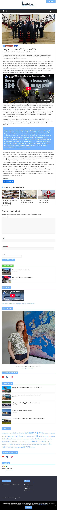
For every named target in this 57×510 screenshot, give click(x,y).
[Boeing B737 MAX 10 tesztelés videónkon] (6, 410)
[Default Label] (11, 456)
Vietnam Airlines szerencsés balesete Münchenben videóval (26, 395)
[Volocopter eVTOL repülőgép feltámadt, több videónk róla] (6, 402)
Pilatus (17, 441)
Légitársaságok (9, 46)
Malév (10, 441)
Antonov (11, 433)
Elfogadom (29, 507)
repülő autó (48, 441)
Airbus (4, 433)
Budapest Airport (33, 432)
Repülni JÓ (13, 51)
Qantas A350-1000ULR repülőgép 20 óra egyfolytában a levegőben (28, 418)
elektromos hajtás (12, 436)
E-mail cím (5, 246)
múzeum (14, 441)
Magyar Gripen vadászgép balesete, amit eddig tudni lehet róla (27, 387)
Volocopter (17, 447)
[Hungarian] (6, 466)
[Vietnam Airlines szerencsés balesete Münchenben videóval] (6, 394)
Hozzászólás (5, 217)
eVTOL (23, 436)
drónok (46, 433)
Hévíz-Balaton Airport (9, 439)
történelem (43, 444)
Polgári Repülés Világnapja (29, 51)
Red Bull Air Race (39, 441)
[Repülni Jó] (28, 1)
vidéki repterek (8, 447)
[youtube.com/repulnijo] (3, 456)
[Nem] (55, 505)
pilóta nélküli (21, 441)
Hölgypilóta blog (20, 439)
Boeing (21, 433)
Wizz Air (25, 446)
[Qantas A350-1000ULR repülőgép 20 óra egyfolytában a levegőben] (6, 417)
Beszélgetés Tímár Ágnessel (28, 368)
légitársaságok (20, 51)
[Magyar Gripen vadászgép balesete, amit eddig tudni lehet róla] (6, 386)
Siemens (26, 444)
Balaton (16, 433)
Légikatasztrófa (47, 439)
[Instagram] (11, 377)
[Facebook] (7, 377)
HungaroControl (49, 436)
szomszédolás (35, 444)
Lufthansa (39, 439)
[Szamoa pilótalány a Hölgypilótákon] (6, 269)
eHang (50, 433)
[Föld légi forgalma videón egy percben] (28, 191)
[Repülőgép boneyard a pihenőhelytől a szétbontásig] (10, 191)
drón (43, 433)
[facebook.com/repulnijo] (7, 456)
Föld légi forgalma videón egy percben (27, 201)
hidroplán (39, 436)
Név (3, 238)
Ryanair (22, 444)
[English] (2, 466)
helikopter (32, 436)
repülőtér (18, 444)
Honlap (3, 254)
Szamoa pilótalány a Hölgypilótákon (20, 269)
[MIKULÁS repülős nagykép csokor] (46, 191)
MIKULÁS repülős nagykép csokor (44, 201)
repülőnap (12, 444)
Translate (11, 470)
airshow (7, 433)
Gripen (27, 436)
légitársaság (5, 441)
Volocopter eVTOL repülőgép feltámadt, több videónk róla (26, 403)
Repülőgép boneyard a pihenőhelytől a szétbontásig (9, 202)
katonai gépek (29, 439)
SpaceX (29, 444)
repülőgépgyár (5, 444)
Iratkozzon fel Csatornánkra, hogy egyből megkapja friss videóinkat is (18, 303)
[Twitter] (3, 377)
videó (49, 444)
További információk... (44, 504)
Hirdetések (26, 484)
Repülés (16, 46)
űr (30, 447)
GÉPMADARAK (5, 484)
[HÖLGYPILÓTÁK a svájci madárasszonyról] (6, 277)
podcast (30, 441)
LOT (34, 439)
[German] (4, 466)
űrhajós (33, 447)
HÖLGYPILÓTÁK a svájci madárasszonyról (22, 277)
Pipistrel (26, 441)
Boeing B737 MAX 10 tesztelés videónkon (22, 410)
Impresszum (27, 491)
